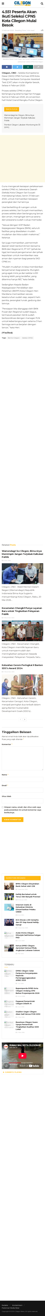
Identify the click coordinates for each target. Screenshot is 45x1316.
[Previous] (20, 719)
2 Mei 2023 (20, 953)
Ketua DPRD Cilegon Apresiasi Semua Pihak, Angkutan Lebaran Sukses (28, 948)
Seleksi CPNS (27, 338)
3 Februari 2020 (8, 30)
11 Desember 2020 (22, 928)
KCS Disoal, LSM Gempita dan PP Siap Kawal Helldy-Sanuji (27, 922)
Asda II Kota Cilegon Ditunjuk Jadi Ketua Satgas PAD (28, 935)
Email (5, 785)
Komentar (7, 744)
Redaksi (5, 1305)
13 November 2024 (8, 618)
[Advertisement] (22, 158)
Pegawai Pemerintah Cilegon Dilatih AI (25, 1002)
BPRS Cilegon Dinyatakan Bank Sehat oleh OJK (27, 885)
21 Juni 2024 (21, 940)
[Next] (25, 719)
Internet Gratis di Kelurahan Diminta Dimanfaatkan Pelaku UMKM (26, 908)
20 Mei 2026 (7, 560)
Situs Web (6, 796)
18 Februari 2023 (22, 900)
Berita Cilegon (14, 338)
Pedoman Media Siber (10, 1308)
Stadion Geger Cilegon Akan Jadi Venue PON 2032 (28, 1013)
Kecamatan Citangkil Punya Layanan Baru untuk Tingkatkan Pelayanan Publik (22, 611)
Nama (5, 775)
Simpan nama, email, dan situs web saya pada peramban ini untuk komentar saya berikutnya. (22, 810)
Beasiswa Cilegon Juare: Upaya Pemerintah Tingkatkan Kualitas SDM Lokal (27, 1025)
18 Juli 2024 (20, 915)
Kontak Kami (17, 1305)
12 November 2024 (8, 672)
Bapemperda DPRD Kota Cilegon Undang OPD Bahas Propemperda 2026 (27, 990)
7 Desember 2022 (22, 889)
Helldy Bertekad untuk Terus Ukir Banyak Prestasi (28, 895)
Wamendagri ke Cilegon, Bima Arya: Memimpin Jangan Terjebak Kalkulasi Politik (19, 118)
